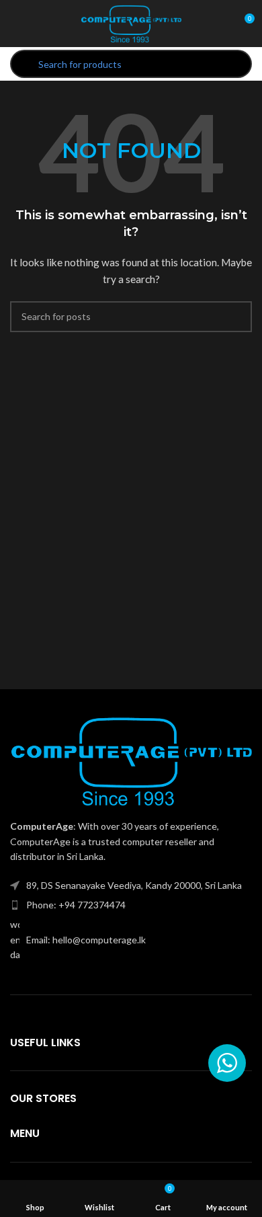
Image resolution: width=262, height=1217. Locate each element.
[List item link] (131, 905)
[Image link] (131, 759)
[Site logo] (131, 22)
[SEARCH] (236, 316)
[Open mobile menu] (15, 23)
